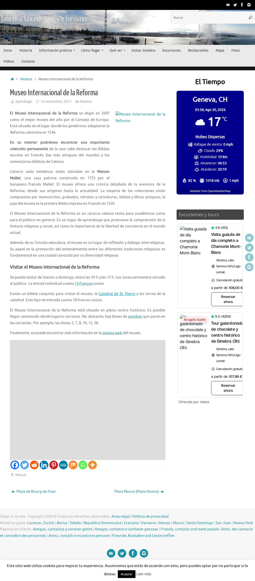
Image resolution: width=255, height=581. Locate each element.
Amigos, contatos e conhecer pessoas (126, 529)
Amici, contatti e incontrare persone (79, 535)
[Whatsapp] (82, 465)
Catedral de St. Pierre (116, 293)
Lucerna (34, 523)
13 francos (83, 283)
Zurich (48, 523)
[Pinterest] (53, 465)
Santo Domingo (200, 523)
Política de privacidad (150, 516)
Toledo (75, 523)
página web (112, 333)
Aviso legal (120, 516)
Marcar (20, 475)
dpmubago (23, 101)
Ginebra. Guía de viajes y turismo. (44, 19)
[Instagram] (249, 4)
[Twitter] (235, 4)
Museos (26, 79)
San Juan (223, 523)
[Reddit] (34, 465)
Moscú (178, 523)
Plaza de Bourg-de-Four (36, 491)
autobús (135, 316)
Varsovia (148, 523)
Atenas (164, 523)
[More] (92, 465)
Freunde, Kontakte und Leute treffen (143, 535)
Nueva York (243, 523)
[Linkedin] (44, 465)
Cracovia (131, 523)
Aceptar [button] (126, 574)
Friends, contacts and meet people (190, 529)
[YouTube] (228, 4)
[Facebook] (242, 4)
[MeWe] (63, 465)
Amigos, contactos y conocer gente (62, 529)
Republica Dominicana (102, 523)
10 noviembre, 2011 (56, 101)
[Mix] (73, 465)
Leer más (143, 574)
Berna (62, 523)
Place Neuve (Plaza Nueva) (137, 491)
